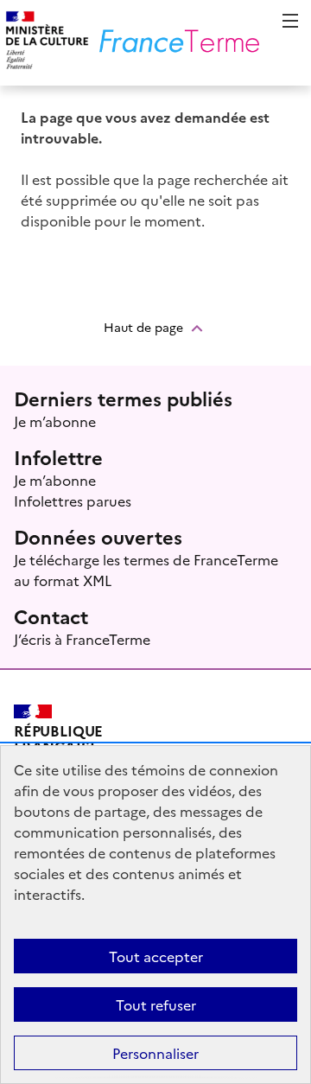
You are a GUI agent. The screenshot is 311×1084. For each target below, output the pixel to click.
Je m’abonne (55, 420)
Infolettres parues (72, 500)
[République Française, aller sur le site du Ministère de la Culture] (44, 43)
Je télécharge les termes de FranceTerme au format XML (146, 570)
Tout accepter (156, 956)
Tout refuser (156, 1004)
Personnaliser (155, 1052)
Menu (290, 20)
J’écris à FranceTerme (82, 638)
